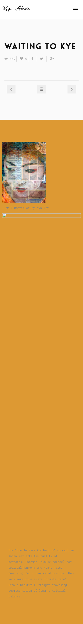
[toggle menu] (76, 9)
